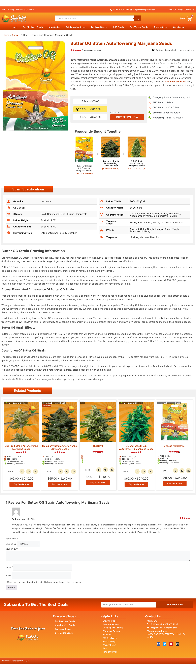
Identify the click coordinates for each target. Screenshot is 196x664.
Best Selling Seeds (64, 633)
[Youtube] (171, 644)
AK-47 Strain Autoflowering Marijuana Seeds (137, 163)
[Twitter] (165, 644)
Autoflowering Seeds (76, 27)
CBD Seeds (118, 27)
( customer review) (91, 50)
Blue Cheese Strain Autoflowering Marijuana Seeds (136, 447)
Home (14, 27)
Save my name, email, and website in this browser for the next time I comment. (45, 582)
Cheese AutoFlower (174, 445)
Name (9, 567)
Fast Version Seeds (139, 27)
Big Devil (98, 445)
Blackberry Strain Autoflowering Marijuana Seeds (110, 163)
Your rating (12, 544)
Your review (12, 549)
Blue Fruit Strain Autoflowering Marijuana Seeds (21, 447)
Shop (15, 35)
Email (9, 575)
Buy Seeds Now (127, 117)
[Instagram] (177, 644)
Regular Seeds (160, 27)
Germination (178, 27)
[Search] (137, 18)
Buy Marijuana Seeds (33, 27)
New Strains (54, 27)
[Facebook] (158, 644)
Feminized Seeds (99, 27)
